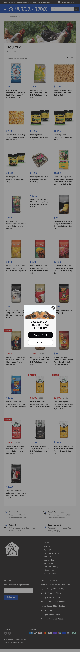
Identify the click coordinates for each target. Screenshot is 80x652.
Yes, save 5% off (40, 335)
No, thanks (40, 342)
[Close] (53, 307)
